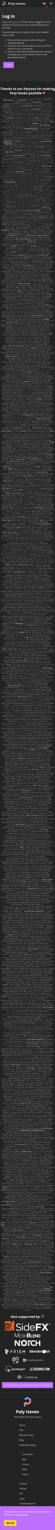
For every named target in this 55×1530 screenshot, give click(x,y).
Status (25, 1474)
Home (22, 1425)
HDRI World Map (27, 1445)
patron (16, 22)
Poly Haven (16, 3)
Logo (22, 1498)
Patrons (29, 88)
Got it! (10, 1522)
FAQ (21, 1430)
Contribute (27, 1454)
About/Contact (26, 1435)
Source (25, 1464)
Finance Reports (27, 1503)
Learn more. (22, 1514)
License (23, 1483)
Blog (21, 1440)
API (21, 1493)
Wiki (24, 1459)
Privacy (23, 1488)
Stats (24, 1469)
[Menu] (51, 3)
